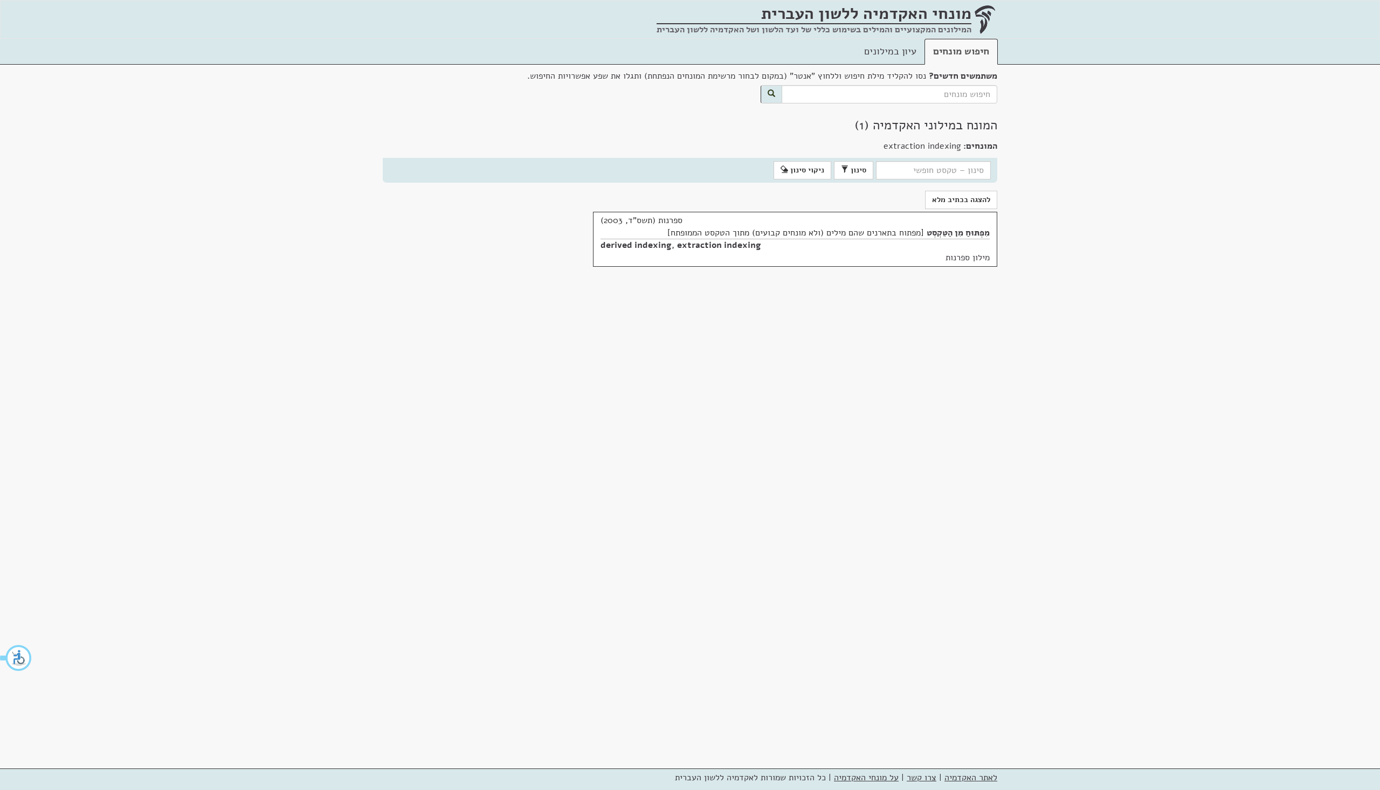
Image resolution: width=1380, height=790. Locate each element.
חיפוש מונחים (961, 51)
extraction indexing (719, 245)
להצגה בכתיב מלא (961, 200)
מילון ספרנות (968, 258)
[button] (16, 658)
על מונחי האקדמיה (866, 778)
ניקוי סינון (806, 170)
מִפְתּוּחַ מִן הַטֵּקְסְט (958, 233)
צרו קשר (921, 778)
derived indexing (636, 245)
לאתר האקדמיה (970, 778)
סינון (857, 170)
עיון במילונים (890, 51)
